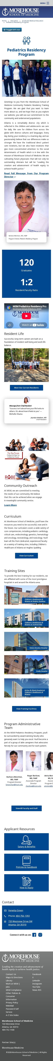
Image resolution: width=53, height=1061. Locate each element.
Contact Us (11, 974)
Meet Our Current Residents (26, 388)
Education (14, 21)
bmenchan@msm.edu (14, 785)
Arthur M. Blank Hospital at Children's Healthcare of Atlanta (35, 692)
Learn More (10, 505)
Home (4, 21)
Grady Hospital (41, 671)
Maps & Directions (14, 977)
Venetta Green (15, 910)
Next (47, 78)
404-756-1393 (23, 915)
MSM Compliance (13, 990)
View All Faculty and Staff (26, 808)
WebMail (10, 1005)
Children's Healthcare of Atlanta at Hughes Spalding (35, 600)
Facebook (36, 974)
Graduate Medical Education (32, 21)
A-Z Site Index (12, 1015)
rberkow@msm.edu (33, 786)
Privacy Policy (12, 1002)
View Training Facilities (26, 709)
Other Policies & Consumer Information (13, 996)
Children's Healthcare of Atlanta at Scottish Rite (34, 623)
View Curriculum (26, 555)
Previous (5, 78)
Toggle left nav (13, 29)
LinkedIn (36, 980)
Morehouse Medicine (13, 1047)
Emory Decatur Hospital (38, 648)
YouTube (36, 987)
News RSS (36, 990)
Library (9, 980)
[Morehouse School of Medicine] (20, 11)
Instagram (37, 983)
